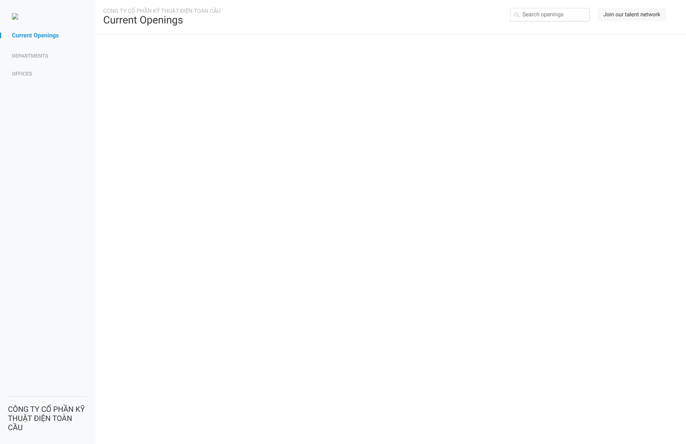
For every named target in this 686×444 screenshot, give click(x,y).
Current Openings (35, 35)
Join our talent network (631, 15)
